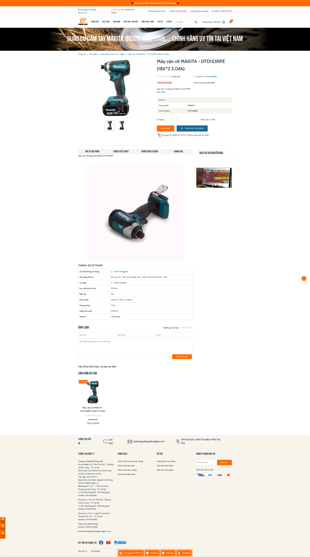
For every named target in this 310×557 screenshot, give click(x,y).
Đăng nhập (207, 22)
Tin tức (160, 22)
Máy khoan (95, 551)
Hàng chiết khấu (147, 22)
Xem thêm (161, 92)
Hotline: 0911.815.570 (87, 509)
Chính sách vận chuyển (127, 470)
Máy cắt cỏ (82, 551)
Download (178, 151)
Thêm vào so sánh (207, 119)
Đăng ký (217, 22)
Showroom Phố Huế (2, 520)
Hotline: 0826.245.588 (87, 527)
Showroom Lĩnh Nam (2, 535)
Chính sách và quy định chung (130, 461)
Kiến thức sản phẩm (165, 470)
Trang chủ (95, 22)
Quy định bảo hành (165, 465)
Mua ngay (165, 128)
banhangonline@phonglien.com (149, 441)
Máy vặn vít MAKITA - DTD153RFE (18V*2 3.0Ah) (148, 54)
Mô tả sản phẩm (92, 151)
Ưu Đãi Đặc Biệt (117, 9)
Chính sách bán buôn (157, 11)
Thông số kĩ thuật (121, 151)
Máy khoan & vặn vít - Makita (113, 54)
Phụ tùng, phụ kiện (131, 22)
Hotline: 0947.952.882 (87, 519)
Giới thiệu (106, 22)
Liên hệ (169, 22)
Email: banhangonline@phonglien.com (94, 531)
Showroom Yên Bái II (2, 527)
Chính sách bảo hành (178, 11)
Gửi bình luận (182, 357)
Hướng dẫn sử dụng (149, 151)
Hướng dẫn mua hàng (199, 11)
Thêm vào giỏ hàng (194, 128)
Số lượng (160, 119)
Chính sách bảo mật (125, 465)
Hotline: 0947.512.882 (87, 495)
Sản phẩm (116, 22)
